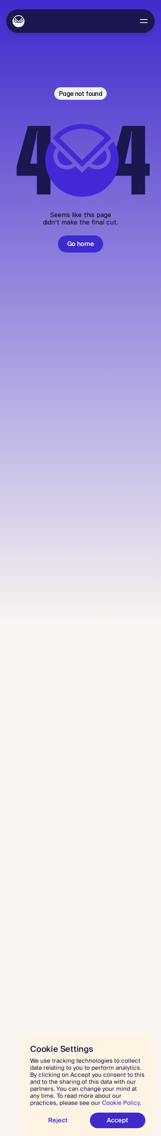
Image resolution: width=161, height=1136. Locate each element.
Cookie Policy (121, 1103)
